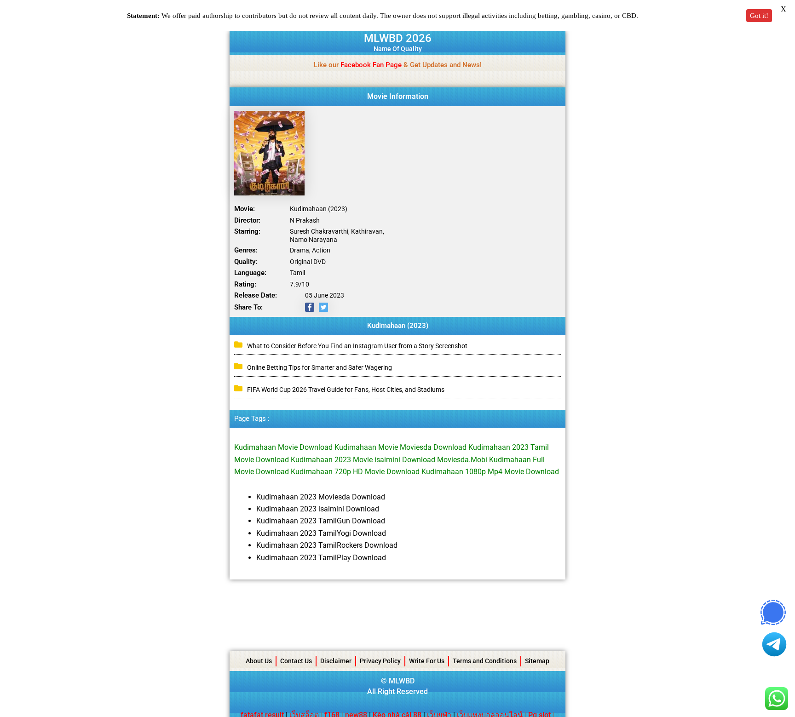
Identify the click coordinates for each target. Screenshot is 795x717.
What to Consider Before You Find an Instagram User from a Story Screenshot (357, 346)
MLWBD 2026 (398, 38)
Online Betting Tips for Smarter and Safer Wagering (319, 367)
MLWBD (402, 681)
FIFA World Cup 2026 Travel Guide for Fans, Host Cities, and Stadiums (345, 389)
